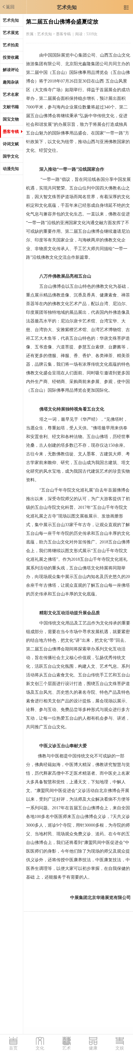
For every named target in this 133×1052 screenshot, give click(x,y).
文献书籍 (11, 106)
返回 (8, 7)
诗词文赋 (11, 144)
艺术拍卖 (11, 45)
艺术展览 (11, 32)
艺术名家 (11, 94)
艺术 (66, 1048)
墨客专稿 (11, 131)
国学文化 (11, 156)
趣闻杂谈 (11, 82)
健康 (93, 1048)
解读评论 (11, 69)
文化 (40, 1048)
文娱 (119, 1048)
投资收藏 (11, 57)
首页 (13, 1048)
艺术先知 (67, 7)
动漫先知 (11, 168)
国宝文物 (11, 119)
